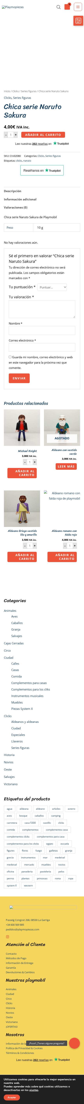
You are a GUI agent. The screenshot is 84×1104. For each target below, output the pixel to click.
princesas (42, 878)
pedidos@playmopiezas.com (22, 929)
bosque (23, 815)
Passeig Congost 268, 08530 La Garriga (28, 920)
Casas (15, 670)
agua (9, 808)
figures (10, 850)
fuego (39, 850)
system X (12, 885)
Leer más (66, 466)
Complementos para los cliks (30, 689)
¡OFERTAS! (12, 1026)
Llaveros (17, 741)
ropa (70, 878)
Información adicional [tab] (20, 199)
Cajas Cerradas (14, 643)
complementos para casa (50, 836)
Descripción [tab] (12, 191)
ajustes (33, 1090)
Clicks (8, 716)
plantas (25, 878)
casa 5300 (30, 822)
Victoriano (11, 784)
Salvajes (16, 636)
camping (56, 815)
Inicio (7, 91)
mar (45, 857)
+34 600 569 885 (15, 924)
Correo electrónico (22, 340)
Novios (8, 762)
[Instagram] (7, 936)
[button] (74, 1043)
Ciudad (8, 658)
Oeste (8, 769)
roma (58, 878)
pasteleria (45, 871)
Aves (14, 616)
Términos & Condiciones (20, 1053)
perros (10, 878)
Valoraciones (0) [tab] (15, 207)
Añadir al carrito (43, 135)
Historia (9, 755)
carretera (12, 822)
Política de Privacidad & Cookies (24, 1048)
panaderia (27, 871)
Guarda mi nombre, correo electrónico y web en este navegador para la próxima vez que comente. (41, 362)
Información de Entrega (19, 963)
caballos (39, 815)
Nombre (15, 323)
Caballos (17, 623)
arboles (56, 808)
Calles (15, 663)
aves (9, 815)
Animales (10, 611)
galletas (53, 850)
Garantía (11, 967)
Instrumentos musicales (27, 696)
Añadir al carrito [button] (25, 473)
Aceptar (12, 1097)
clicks (61, 822)
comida (11, 829)
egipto (49, 843)
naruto (27, 160)
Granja (15, 629)
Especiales (18, 735)
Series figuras (20, 748)
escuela (65, 843)
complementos (30, 829)
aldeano (40, 808)
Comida (16, 676)
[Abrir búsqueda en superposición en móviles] (59, 7)
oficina (10, 871)
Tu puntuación (22, 286)
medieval (12, 864)
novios (61, 864)
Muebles (17, 702)
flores (25, 850)
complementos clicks (18, 836)
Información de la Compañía (22, 1043)
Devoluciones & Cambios (20, 972)
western (28, 885)
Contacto (11, 953)
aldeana (24, 808)
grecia (10, 857)
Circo (7, 650)
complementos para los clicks (23, 843)
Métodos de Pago (16, 958)
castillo (47, 822)
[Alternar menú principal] (78, 7)
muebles (46, 864)
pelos (61, 871)
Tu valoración (21, 297)
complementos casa (57, 829)
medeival (60, 857)
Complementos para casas (29, 683)
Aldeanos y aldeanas (25, 722)
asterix (71, 808)
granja (68, 850)
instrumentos (28, 857)
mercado (29, 864)
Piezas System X (22, 709)
